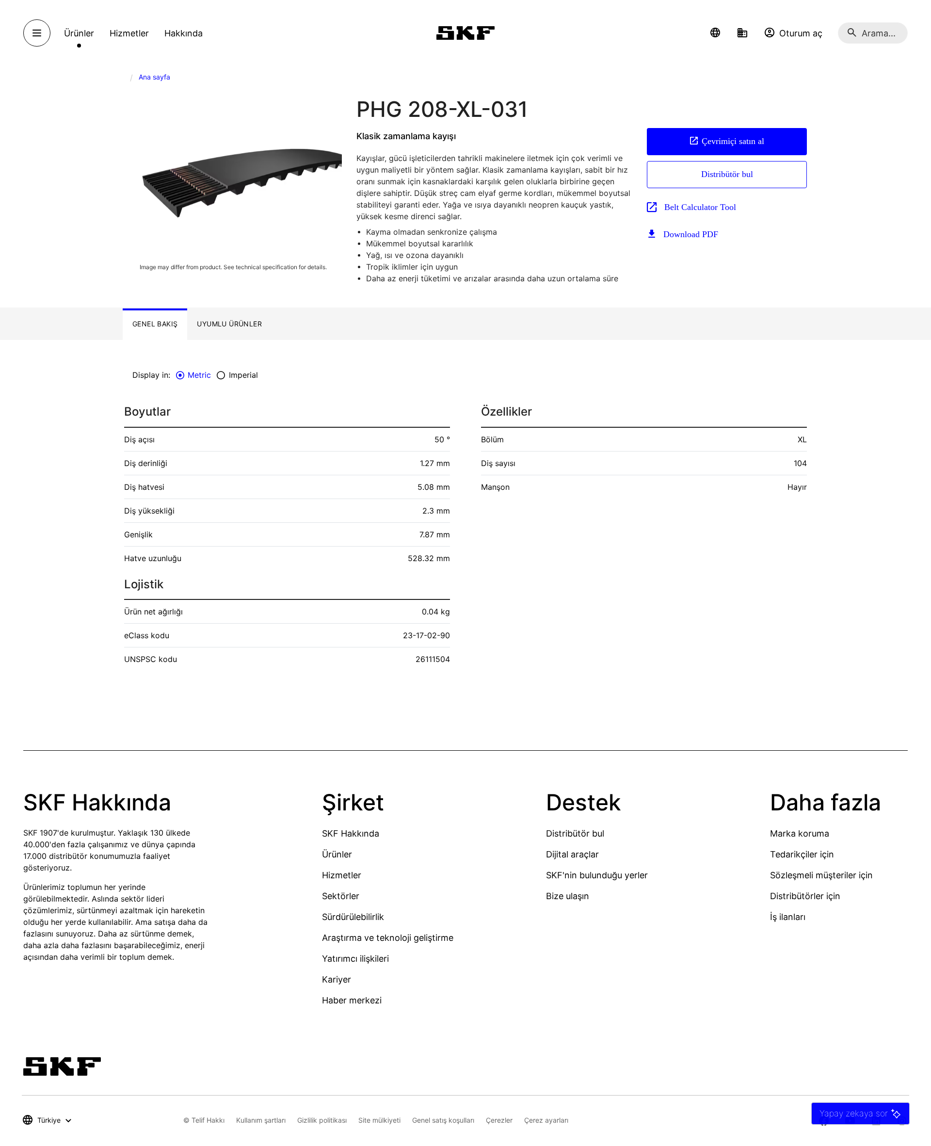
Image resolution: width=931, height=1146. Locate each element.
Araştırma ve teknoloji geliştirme (387, 938)
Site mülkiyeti (379, 1120)
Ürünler (337, 854)
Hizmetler (341, 875)
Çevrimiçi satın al (733, 141)
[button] (715, 33)
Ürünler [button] (79, 33)
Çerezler (499, 1120)
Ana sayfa (154, 77)
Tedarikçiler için (802, 854)
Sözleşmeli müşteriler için (821, 875)
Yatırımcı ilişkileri (355, 958)
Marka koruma (799, 833)
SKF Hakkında (350, 833)
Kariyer (336, 979)
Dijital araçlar (572, 854)
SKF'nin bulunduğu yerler (597, 875)
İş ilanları (787, 917)
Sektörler (340, 896)
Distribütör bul (727, 174)
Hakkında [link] (183, 33)
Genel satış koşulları (443, 1120)
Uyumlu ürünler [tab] (229, 324)
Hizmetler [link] (129, 33)
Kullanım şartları (261, 1120)
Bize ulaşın (567, 896)
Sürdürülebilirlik (353, 917)
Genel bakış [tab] (154, 324)
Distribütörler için (805, 896)
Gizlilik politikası (322, 1120)
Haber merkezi (352, 1000)
